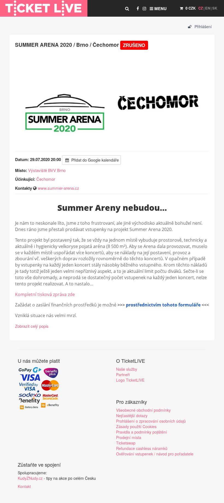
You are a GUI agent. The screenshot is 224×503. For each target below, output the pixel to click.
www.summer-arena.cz (58, 188)
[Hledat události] (127, 8)
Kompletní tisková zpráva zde (45, 294)
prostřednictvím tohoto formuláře (163, 305)
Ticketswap (125, 443)
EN (207, 8)
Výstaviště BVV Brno (47, 170)
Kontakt (24, 486)
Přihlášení (202, 26)
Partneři (123, 374)
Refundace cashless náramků (141, 448)
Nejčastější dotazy (132, 415)
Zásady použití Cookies (136, 426)
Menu (160, 8)
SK (214, 8)
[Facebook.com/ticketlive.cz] (138, 8)
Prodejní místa (128, 437)
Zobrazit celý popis (32, 326)
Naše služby (126, 369)
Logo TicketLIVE (130, 380)
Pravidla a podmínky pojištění (141, 432)
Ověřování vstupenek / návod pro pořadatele (154, 454)
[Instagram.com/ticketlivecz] (144, 8)
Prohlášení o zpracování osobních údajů (151, 421)
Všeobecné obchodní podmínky (143, 410)
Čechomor (45, 179)
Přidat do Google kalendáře (94, 160)
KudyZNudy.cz (30, 478)
